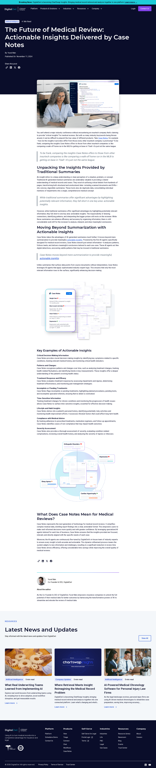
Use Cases (103, 748)
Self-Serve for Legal (89, 734)
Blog (119, 741)
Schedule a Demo (51, 737)
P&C (101, 741)
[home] (15, 8)
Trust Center (122, 748)
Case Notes (103, 138)
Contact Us (144, 9)
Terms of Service (57, 764)
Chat (65, 744)
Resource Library (124, 734)
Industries (103, 734)
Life (101, 737)
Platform (48, 734)
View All (145, 638)
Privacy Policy (43, 764)
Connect (66, 741)
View (65, 734)
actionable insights (74, 240)
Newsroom (122, 737)
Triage (65, 737)
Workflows (67, 748)
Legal (102, 744)
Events (120, 744)
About (138, 734)
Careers (139, 737)
